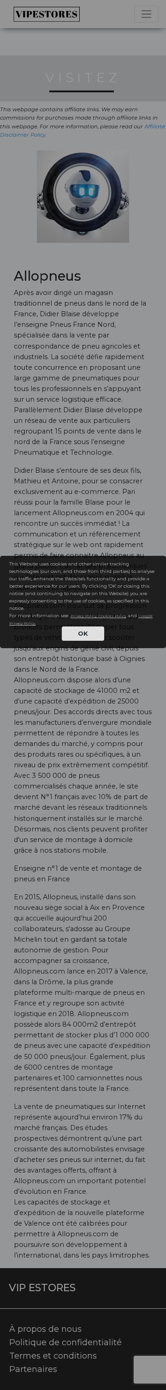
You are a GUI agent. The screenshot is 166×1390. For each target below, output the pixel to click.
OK (83, 633)
